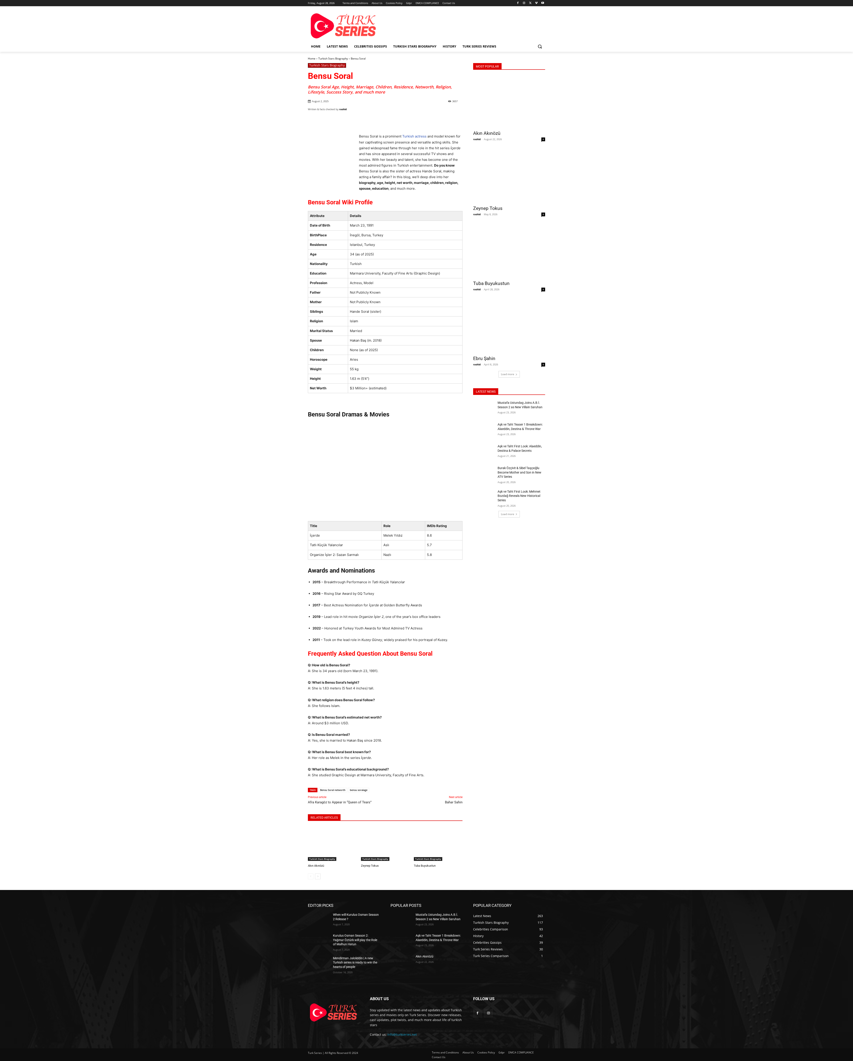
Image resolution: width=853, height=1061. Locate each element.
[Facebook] (517, 3)
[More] (380, 120)
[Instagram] (524, 3)
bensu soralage (358, 790)
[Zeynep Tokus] (385, 844)
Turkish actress (414, 136)
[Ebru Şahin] (509, 327)
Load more (507, 374)
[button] (539, 46)
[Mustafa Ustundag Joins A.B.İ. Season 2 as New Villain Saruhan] (484, 408)
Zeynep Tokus (370, 865)
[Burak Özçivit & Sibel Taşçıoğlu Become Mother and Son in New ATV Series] (484, 473)
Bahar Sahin (453, 802)
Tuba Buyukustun (425, 865)
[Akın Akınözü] (332, 844)
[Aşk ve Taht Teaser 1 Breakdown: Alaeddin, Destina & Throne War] (484, 430)
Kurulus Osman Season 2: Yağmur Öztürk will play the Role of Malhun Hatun (355, 940)
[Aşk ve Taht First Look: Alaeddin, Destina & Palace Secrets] (484, 451)
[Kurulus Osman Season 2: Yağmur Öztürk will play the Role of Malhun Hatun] (318, 941)
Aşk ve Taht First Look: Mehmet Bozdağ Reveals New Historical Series (519, 496)
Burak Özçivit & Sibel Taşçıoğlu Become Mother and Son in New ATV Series (519, 472)
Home (311, 58)
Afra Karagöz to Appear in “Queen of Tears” (339, 802)
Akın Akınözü (316, 865)
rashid (343, 109)
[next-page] (318, 876)
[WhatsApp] (369, 120)
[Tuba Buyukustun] (438, 844)
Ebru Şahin (484, 358)
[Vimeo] (536, 3)
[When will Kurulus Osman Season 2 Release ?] (318, 920)
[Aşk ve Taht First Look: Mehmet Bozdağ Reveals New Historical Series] (484, 497)
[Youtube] (542, 3)
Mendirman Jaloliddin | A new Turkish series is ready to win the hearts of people (355, 962)
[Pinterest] (359, 120)
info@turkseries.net (402, 1034)
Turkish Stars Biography (333, 58)
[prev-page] (310, 876)
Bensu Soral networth (332, 790)
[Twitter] (530, 3)
